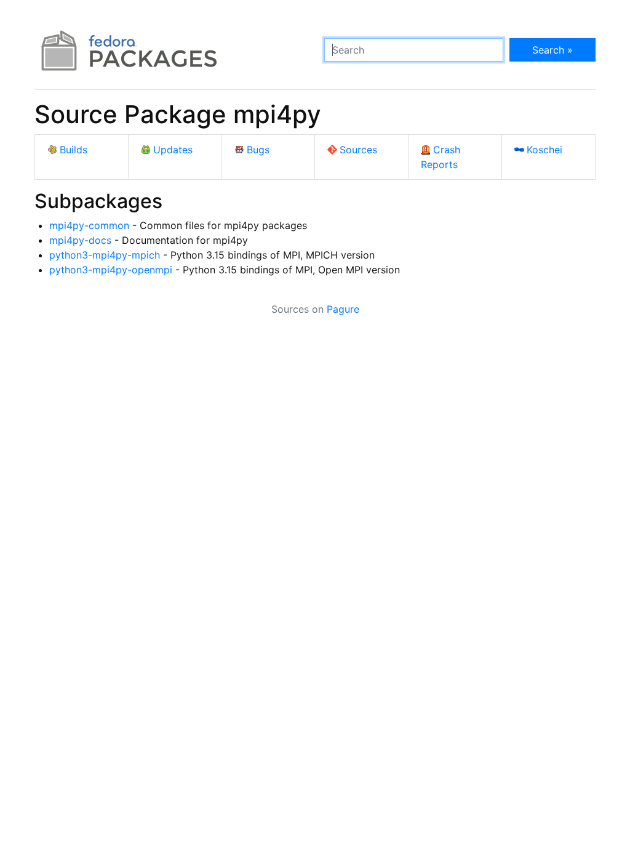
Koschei (544, 149)
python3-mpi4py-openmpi (110, 270)
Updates (173, 149)
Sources (358, 149)
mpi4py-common (89, 225)
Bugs (258, 149)
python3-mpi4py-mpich (104, 255)
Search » (552, 50)
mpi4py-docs (80, 240)
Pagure (343, 309)
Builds (73, 149)
